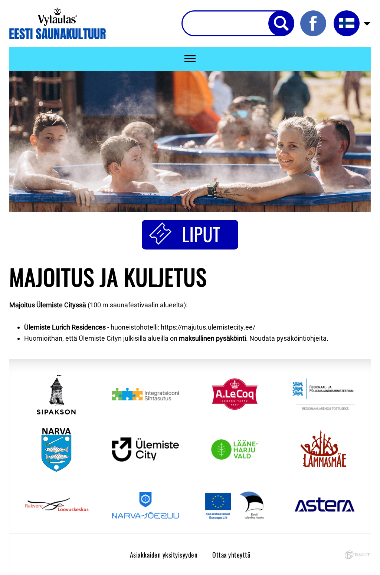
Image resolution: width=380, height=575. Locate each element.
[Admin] (2, 5)
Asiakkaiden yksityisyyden (164, 554)
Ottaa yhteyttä (231, 554)
